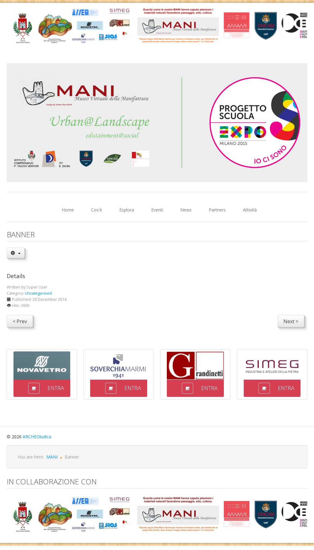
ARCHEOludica (37, 437)
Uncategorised (38, 293)
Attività (250, 210)
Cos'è (96, 210)
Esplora (126, 210)
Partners (217, 210)
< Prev (20, 321)
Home (68, 210)
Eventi (157, 210)
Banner (21, 234)
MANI (52, 457)
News (186, 210)
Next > (290, 321)
